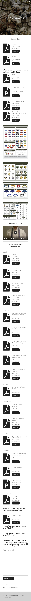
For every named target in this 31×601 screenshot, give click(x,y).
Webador (10, 597)
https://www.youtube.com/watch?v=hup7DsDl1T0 (15, 527)
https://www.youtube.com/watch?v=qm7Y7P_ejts (15, 534)
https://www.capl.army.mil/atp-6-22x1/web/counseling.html (15, 510)
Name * (5, 553)
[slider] (7, 238)
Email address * (7, 560)
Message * (6, 567)
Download (15, 51)
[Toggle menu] (29, 1)
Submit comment (8, 578)
